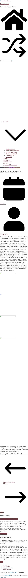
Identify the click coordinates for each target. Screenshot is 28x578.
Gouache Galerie (10, 149)
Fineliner (6, 167)
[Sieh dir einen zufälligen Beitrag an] (14, 59)
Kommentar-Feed (7, 568)
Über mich (5, 163)
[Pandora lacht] (14, 30)
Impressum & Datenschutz (10, 165)
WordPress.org (7, 569)
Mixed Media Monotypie (12, 150)
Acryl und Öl (9, 157)
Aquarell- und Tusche (11, 152)
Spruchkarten (6, 160)
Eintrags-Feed (6, 566)
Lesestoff (5, 158)
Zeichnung (17, 167)
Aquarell (2, 167)
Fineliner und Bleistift (11, 154)
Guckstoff (5, 122)
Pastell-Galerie (10, 155)
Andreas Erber (4, 234)
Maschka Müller (7, 162)
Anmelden (5, 565)
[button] (15, 147)
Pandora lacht (4, 4)
